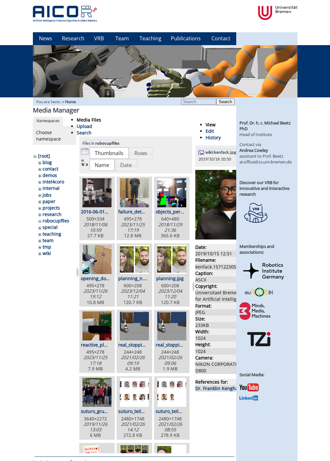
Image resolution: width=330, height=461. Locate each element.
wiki (47, 253)
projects (51, 208)
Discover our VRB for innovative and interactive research (264, 188)
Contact (220, 38)
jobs (47, 195)
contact (50, 169)
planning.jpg (170, 278)
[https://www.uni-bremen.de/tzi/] (258, 352)
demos (50, 175)
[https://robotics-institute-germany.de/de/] (263, 281)
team (48, 240)
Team (122, 38)
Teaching (150, 38)
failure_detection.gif (139, 212)
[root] (44, 156)
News (45, 38)
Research (73, 38)
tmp (47, 247)
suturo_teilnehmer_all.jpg (145, 411)
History (213, 137)
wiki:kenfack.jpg (220, 152)
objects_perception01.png (183, 212)
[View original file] (230, 238)
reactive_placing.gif (101, 345)
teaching (52, 234)
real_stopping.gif (174, 345)
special (50, 227)
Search (225, 101)
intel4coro (53, 182)
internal (51, 188)
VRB (99, 38)
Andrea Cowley (253, 150)
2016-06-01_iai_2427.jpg (106, 212)
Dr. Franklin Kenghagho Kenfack (230, 388)
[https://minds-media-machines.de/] (255, 319)
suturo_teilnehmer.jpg (180, 411)
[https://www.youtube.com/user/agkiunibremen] (249, 390)
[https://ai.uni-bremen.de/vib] (255, 227)
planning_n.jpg (134, 278)
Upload (84, 126)
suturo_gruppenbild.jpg (106, 411)
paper (49, 201)
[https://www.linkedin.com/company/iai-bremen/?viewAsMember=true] (249, 399)
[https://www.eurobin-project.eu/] (258, 296)
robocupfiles (56, 221)
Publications (186, 38)
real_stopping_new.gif (141, 345)
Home (70, 101)
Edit (210, 131)
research (52, 214)
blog (47, 162)
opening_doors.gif (100, 278)
